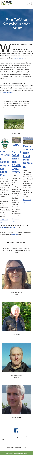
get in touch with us (19, 58)
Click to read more (4, 221)
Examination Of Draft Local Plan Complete (28, 156)
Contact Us (14, 234)
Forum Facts (12, 227)
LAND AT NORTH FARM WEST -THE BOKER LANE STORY (16, 159)
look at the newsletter (6, 92)
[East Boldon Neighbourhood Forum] (6, 3)
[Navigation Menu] (29, 3)
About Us (3, 227)
